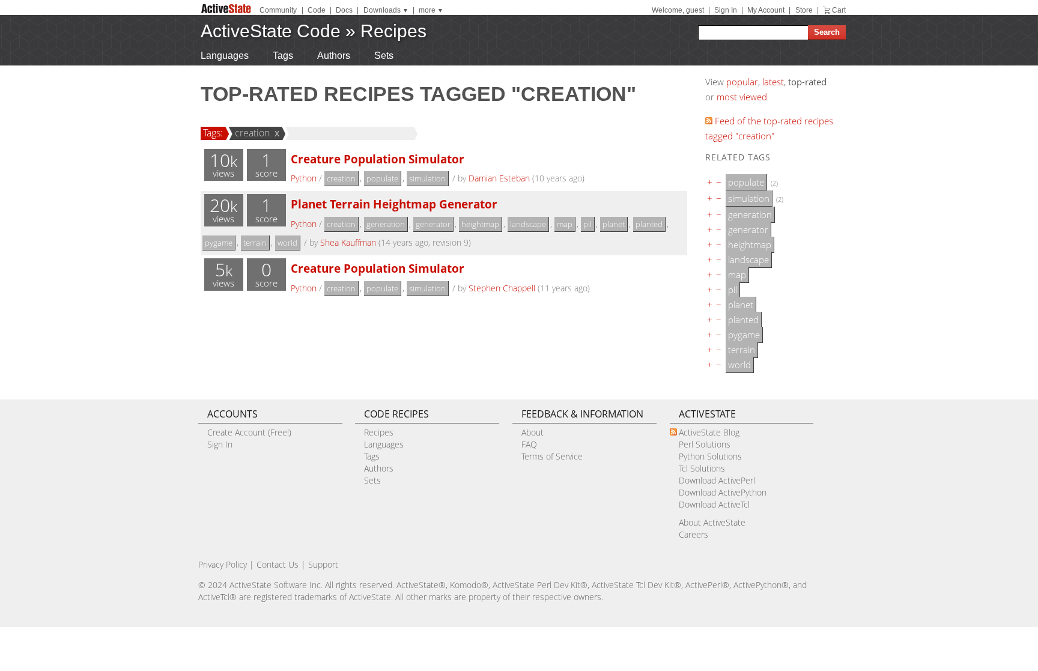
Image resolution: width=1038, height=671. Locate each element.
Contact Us (277, 564)
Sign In (725, 10)
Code (317, 10)
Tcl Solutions (702, 468)
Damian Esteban (499, 178)
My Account (766, 10)
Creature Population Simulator (377, 159)
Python (304, 178)
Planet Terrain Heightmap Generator (394, 204)
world (287, 242)
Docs (344, 10)
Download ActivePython (722, 492)
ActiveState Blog (709, 432)
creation (252, 132)
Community (278, 10)
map (564, 224)
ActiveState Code (271, 31)
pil (587, 224)
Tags (283, 55)
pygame (218, 242)
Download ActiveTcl (714, 504)
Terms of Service (552, 456)
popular (742, 82)
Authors (333, 55)
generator (433, 224)
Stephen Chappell (502, 288)
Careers (693, 534)
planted (649, 224)
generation (385, 224)
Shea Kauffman (348, 242)
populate (382, 178)
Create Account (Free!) (249, 432)
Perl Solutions (704, 444)
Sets (383, 55)
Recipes (393, 31)
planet (613, 224)
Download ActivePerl (717, 480)
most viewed (742, 97)
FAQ (529, 444)
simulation (427, 178)
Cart (839, 10)
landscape (528, 224)
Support (323, 564)
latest (773, 82)
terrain (255, 242)
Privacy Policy (222, 564)
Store (804, 10)
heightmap (480, 224)
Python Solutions (710, 456)
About (532, 432)
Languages (225, 55)
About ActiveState (712, 522)
